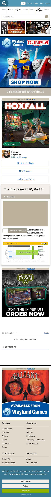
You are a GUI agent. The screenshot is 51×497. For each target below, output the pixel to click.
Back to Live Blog (25, 163)
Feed (36, 3)
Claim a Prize (7, 459)
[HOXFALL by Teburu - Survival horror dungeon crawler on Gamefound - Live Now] (25, 147)
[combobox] (25, 17)
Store (29, 3)
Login (46, 333)
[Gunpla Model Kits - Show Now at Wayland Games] (25, 62)
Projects (18, 10)
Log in (47, 3)
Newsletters (30, 436)
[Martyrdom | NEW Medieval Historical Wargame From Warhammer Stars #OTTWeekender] (38, 28)
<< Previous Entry (25, 179)
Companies (6, 443)
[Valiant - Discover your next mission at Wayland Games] (25, 416)
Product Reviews (32, 443)
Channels (5, 432)
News (4, 10)
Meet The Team (31, 463)
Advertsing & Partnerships (35, 440)
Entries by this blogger (19, 157)
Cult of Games (7, 429)
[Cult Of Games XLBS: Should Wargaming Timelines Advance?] (13, 28)
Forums (25, 10)
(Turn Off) (31, 99)
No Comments (9, 197)
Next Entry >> (25, 171)
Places (32, 10)
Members (29, 432)
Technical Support (8, 463)
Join (41, 3)
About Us (29, 459)
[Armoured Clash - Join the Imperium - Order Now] (25, 317)
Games (10, 10)
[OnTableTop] (4, 3)
